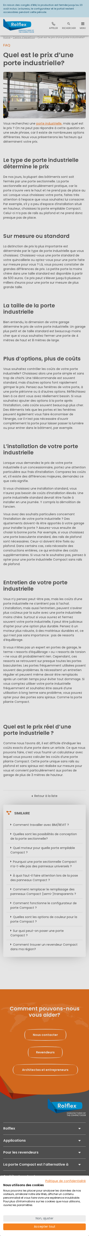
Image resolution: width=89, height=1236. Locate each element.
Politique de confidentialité (65, 1181)
